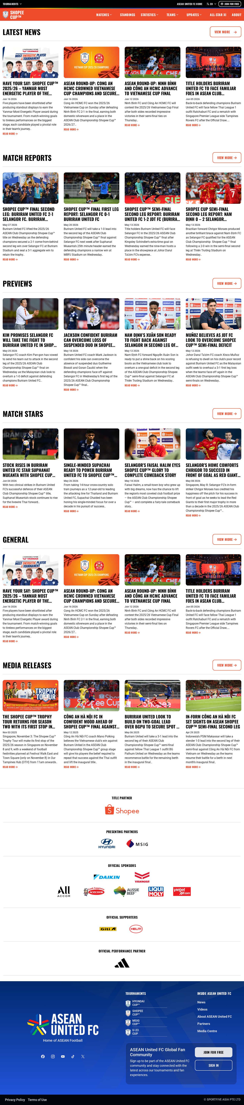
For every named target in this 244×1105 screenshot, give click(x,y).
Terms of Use (37, 1100)
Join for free (214, 1052)
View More (223, 32)
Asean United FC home (189, 4)
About (236, 15)
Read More (9, 133)
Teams (171, 15)
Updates (193, 15)
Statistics (148, 15)
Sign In (214, 1065)
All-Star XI (218, 15)
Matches (102, 15)
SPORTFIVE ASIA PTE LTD (223, 1099)
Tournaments (10, 4)
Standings (127, 15)
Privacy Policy (15, 1100)
